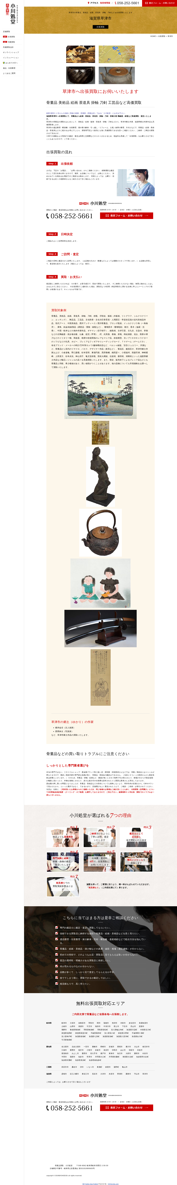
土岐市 (64, 1026)
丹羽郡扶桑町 (114, 1057)
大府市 (128, 1053)
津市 (82, 1067)
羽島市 (91, 1023)
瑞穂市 (106, 1023)
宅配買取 (9, 42)
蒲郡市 (72, 1057)
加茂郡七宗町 (94, 1036)
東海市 (111, 1053)
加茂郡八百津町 (122, 1036)
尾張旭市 (65, 1053)
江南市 (64, 1050)
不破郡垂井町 (96, 1033)
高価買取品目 (8, 47)
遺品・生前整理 (9, 68)
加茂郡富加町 (108, 1036)
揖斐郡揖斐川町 (81, 1033)
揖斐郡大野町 (123, 1033)
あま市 (123, 1050)
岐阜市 (64, 1023)
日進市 (139, 1050)
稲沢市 (81, 1050)
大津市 (103, 1074)
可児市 (89, 1026)
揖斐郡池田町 (67, 1033)
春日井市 (146, 1047)
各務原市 (81, 1023)
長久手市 (93, 1053)
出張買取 (9, 37)
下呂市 (124, 1026)
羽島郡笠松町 (102, 1030)
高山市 (133, 1026)
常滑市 (89, 1057)
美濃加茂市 (143, 1023)
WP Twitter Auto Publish (90, 1184)
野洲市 (120, 1074)
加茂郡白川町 (137, 1036)
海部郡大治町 (128, 1057)
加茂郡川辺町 (132, 1030)
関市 (98, 1023)
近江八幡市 (74, 1074)
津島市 (114, 1050)
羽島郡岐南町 (89, 1030)
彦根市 (64, 1074)
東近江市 (85, 1074)
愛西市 (72, 1050)
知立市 (120, 1053)
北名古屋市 (76, 1047)
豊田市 (84, 1053)
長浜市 (94, 1074)
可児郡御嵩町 (67, 1040)
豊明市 (136, 1053)
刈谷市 (145, 1053)
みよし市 (75, 1053)
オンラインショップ (11, 52)
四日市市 (65, 1067)
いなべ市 (90, 1067)
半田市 (64, 1057)
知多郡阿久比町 (142, 1057)
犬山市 (136, 1047)
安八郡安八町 (109, 1033)
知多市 (81, 1057)
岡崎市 (103, 1047)
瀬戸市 (103, 1053)
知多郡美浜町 (80, 1060)
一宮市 (86, 1047)
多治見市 (132, 1023)
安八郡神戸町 (67, 1036)
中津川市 (107, 1026)
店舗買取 (6, 31)
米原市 (111, 1074)
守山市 (136, 1074)
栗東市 (128, 1074)
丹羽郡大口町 (100, 1057)
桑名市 (74, 1067)
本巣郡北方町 (145, 1030)
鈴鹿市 (108, 1067)
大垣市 (72, 1023)
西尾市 (120, 1047)
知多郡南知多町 (95, 1060)
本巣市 (123, 1023)
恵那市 (141, 1026)
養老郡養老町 (75, 1030)
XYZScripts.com (113, 1184)
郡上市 (116, 1026)
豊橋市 (94, 1047)
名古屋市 (65, 1047)
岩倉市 (97, 1050)
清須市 (106, 1050)
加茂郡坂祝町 (80, 1036)
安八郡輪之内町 (117, 1030)
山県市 (72, 1026)
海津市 (114, 1023)
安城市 (111, 1047)
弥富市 (131, 1050)
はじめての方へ (11, 63)
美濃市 (81, 1026)
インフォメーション (11, 58)
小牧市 (89, 1050)
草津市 (145, 1074)
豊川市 (128, 1047)
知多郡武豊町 (67, 1060)
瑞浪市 (97, 1026)
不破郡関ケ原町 (138, 1033)
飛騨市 (64, 1030)
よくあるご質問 (9, 73)
